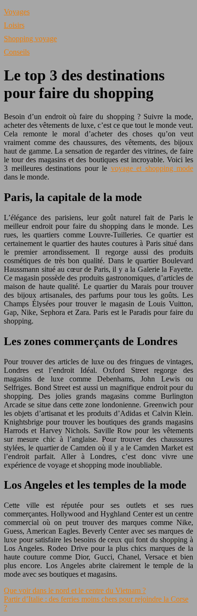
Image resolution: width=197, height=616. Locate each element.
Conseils (17, 52)
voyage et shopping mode (152, 168)
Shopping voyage (30, 38)
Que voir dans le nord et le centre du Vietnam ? (75, 590)
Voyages (17, 12)
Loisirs (14, 25)
